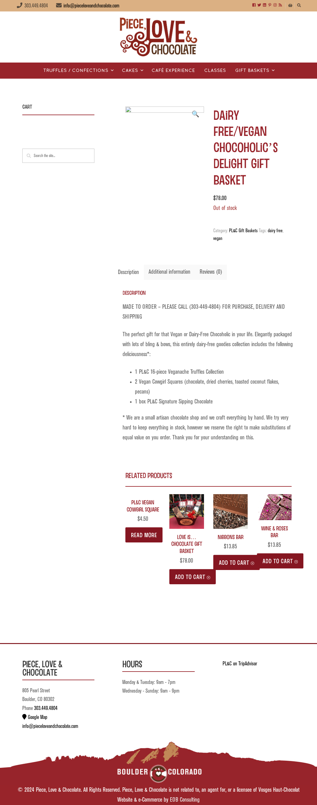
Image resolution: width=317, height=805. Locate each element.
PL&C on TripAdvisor (240, 663)
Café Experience (173, 71)
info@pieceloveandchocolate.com (91, 5)
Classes (215, 71)
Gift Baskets (252, 71)
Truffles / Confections (75, 71)
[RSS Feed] (280, 5)
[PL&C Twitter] (259, 5)
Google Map (37, 717)
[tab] (128, 272)
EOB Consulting (185, 800)
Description (128, 272)
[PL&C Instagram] (275, 5)
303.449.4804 (46, 708)
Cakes (130, 71)
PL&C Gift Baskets (243, 231)
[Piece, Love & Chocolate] (158, 37)
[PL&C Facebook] (254, 5)
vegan (217, 239)
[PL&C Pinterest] (269, 5)
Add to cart (190, 576)
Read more (144, 534)
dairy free (275, 231)
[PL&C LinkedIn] (264, 5)
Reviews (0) (211, 272)
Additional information (169, 272)
